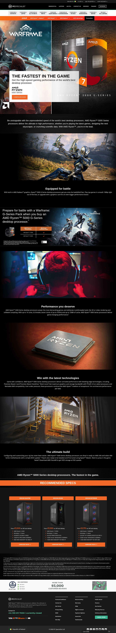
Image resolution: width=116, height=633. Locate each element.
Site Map (57, 619)
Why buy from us (99, 609)
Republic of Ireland (18, 629)
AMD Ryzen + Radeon (37, 18)
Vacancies (78, 616)
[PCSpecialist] (16, 6)
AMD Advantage (78, 18)
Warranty (78, 603)
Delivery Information (101, 613)
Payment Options (80, 613)
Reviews (86, 6)
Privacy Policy (59, 609)
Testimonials (78, 619)
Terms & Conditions (60, 599)
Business (102, 6)
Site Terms (58, 606)
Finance (93, 6)
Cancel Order (101, 617)
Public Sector (98, 599)
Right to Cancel (79, 609)
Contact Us (58, 603)
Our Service (98, 606)
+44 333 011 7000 (16, 613)
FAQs (76, 606)
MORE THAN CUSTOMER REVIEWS (57, 586)
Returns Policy (79, 599)
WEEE (56, 613)
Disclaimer (58, 616)
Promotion (89, 18)
